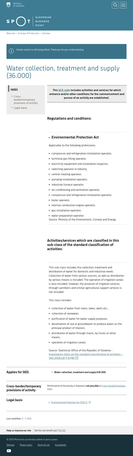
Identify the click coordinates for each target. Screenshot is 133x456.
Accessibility (60, 445)
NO (64, 430)
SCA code (64, 90)
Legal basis (20, 107)
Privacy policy (26, 445)
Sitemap (10, 445)
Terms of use (44, 445)
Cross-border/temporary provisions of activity (26, 100)
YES (60, 430)
